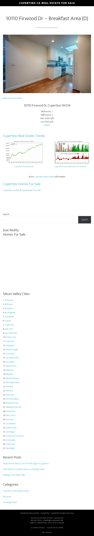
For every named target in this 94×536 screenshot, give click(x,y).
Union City (10, 444)
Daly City (9, 329)
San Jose (10, 419)
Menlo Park (11, 366)
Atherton (9, 300)
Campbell (9, 317)
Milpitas (9, 374)
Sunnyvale (10, 440)
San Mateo (11, 424)
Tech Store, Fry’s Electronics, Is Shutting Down (24, 469)
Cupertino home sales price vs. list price (70, 166)
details (47, 125)
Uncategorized (10, 502)
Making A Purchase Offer (14, 475)
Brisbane (9, 308)
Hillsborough (12, 350)
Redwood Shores (13, 407)
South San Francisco (15, 436)
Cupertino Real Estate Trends (24, 136)
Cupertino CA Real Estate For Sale (47, 3)
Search (6, 214)
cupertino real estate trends (16, 491)
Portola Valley (12, 399)
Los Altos (10, 354)
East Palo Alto (11, 333)
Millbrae (10, 370)
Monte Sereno (12, 378)
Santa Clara (11, 428)
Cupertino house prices (23, 166)
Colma (8, 321)
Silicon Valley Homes (55, 527)
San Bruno (10, 411)
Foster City (11, 337)
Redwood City (12, 403)
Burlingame (10, 312)
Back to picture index (12, 98)
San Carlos (11, 415)
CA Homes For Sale (38, 527)
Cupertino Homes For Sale (22, 184)
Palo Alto (10, 395)
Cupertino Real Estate (44, 177)
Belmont (9, 304)
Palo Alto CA (53, 522)
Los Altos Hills (12, 358)
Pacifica (9, 391)
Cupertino (9, 325)
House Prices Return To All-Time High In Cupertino (26, 464)
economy (7, 497)
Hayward (10, 345)
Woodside (10, 448)
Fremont (10, 341)
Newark (9, 387)
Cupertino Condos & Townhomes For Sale (22, 190)
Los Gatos (10, 362)
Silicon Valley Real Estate (42, 518)
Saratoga (10, 432)
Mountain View (12, 382)
